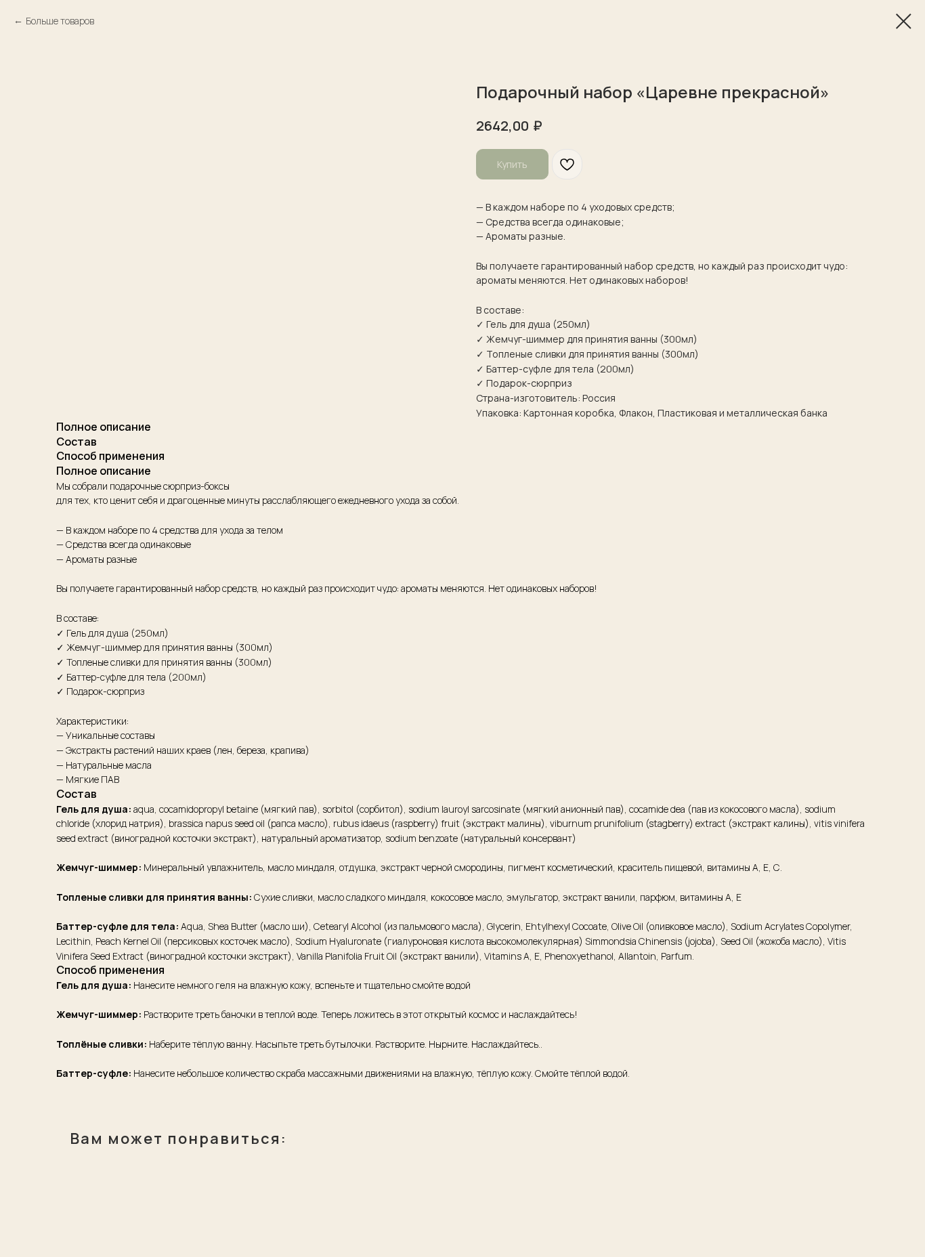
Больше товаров (60, 20)
